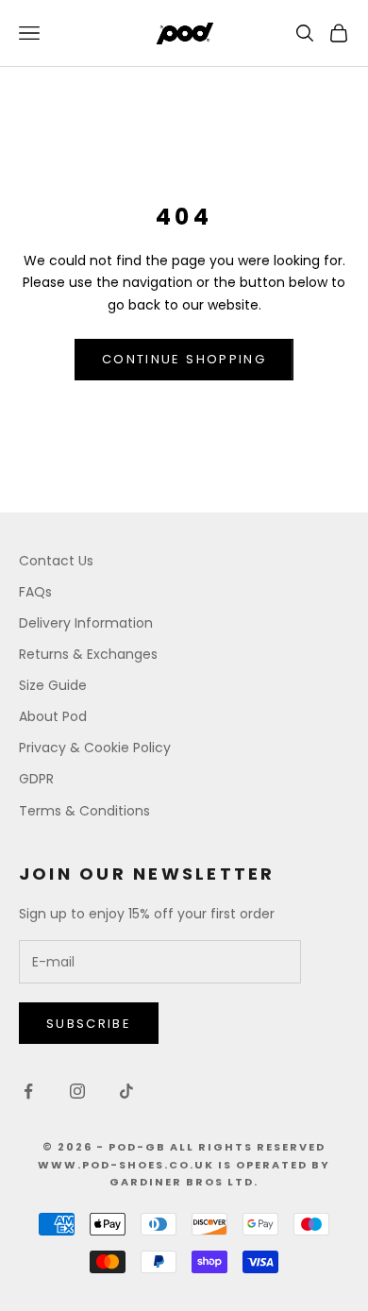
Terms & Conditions (84, 810)
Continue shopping (184, 359)
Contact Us (56, 560)
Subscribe (88, 1024)
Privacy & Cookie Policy (95, 747)
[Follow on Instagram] (77, 1091)
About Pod (53, 716)
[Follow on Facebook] (28, 1091)
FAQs (35, 591)
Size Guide (53, 685)
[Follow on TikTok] (126, 1091)
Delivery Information (86, 622)
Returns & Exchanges (88, 654)
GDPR (36, 778)
